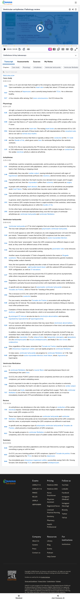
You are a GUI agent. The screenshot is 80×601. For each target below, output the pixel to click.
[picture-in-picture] (58, 49)
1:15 (5, 149)
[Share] (72, 9)
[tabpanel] (40, 265)
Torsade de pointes (63, 453)
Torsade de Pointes (49, 346)
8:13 (5, 433)
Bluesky (65, 510)
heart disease (32, 186)
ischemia (50, 182)
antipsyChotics (39, 337)
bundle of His (48, 205)
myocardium (32, 182)
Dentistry (50, 516)
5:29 (5, 317)
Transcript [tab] (8, 61)
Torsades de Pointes (16, 289)
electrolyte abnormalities (49, 316)
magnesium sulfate (28, 349)
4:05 (5, 267)
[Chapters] (54, 49)
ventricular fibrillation (46, 214)
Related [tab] (19, 598)
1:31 (5, 167)
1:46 (5, 174)
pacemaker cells (58, 249)
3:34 (5, 243)
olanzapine (60, 337)
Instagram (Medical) (65, 498)
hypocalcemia (23, 319)
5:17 (5, 311)
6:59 (5, 378)
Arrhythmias (38, 67)
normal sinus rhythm (29, 134)
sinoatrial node (70, 131)
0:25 (5, 113)
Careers (35, 545)
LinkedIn (65, 489)
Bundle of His (19, 140)
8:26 (5, 448)
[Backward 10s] (19, 49)
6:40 (5, 355)
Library (49, 541)
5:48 (5, 337)
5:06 (5, 303)
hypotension (13, 176)
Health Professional (51, 525)
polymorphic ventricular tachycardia (54, 229)
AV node (70, 138)
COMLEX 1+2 (37, 489)
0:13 (5, 93)
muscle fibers (39, 370)
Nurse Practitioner (51, 494)
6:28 (5, 348)
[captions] (63, 49)
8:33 (5, 455)
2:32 (5, 202)
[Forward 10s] (24, 49)
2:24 (5, 194)
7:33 (5, 410)
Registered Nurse (53, 506)
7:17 (5, 393)
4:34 (5, 282)
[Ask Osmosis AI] (50, 49)
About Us (35, 541)
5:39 (5, 325)
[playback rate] (71, 49)
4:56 (5, 295)
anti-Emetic (63, 339)
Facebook (65, 493)
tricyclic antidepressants (38, 339)
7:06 (5, 385)
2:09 (5, 188)
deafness (12, 312)
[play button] (5, 49)
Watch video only (8, 75)
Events (49, 549)
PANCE (34, 493)
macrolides (23, 337)
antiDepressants (20, 339)
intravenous (16, 349)
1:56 (5, 181)
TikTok (64, 518)
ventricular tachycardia (28, 214)
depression (27, 91)
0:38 (5, 122)
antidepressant (53, 463)
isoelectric (26, 296)
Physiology (26, 67)
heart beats (50, 128)
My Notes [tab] (48, 61)
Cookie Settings (45, 577)
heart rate (39, 87)
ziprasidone (72, 337)
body (22, 390)
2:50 (5, 212)
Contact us (36, 553)
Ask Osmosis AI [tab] (58, 598)
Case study (15, 67)
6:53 (5, 371)
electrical (20, 152)
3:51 (5, 258)
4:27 (5, 275)
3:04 (5, 227)
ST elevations (35, 269)
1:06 (5, 140)
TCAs (58, 91)
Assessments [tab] (23, 61)
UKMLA (35, 500)
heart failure (17, 189)
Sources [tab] (36, 61)
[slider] (37, 49)
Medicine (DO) (52, 489)
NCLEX (34, 497)
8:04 (5, 427)
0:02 (5, 86)
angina (69, 182)
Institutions (66, 544)
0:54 (5, 131)
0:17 (5, 98)
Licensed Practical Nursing (53, 511)
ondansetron (13, 342)
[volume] (28, 49)
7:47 (5, 419)
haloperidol (51, 337)
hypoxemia (62, 355)
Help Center (51, 556)
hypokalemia (13, 319)
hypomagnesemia (37, 319)
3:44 (5, 250)
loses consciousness (40, 98)
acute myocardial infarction (57, 238)
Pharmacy (50, 520)
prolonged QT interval (18, 316)
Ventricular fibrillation (71, 67)
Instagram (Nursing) (65, 504)
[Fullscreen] (76, 49)
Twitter (64, 514)
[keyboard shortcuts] (67, 49)
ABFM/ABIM (36, 504)
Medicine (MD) (52, 485)
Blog (48, 545)
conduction (58, 138)
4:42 (5, 288)
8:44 (5, 461)
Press (34, 549)
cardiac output (34, 173)
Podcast (50, 553)
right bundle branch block (37, 267)
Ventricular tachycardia (53, 67)
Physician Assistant (50, 500)
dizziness (46, 176)
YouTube (65, 485)
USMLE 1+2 (36, 485)
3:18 (5, 235)
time (40, 140)
